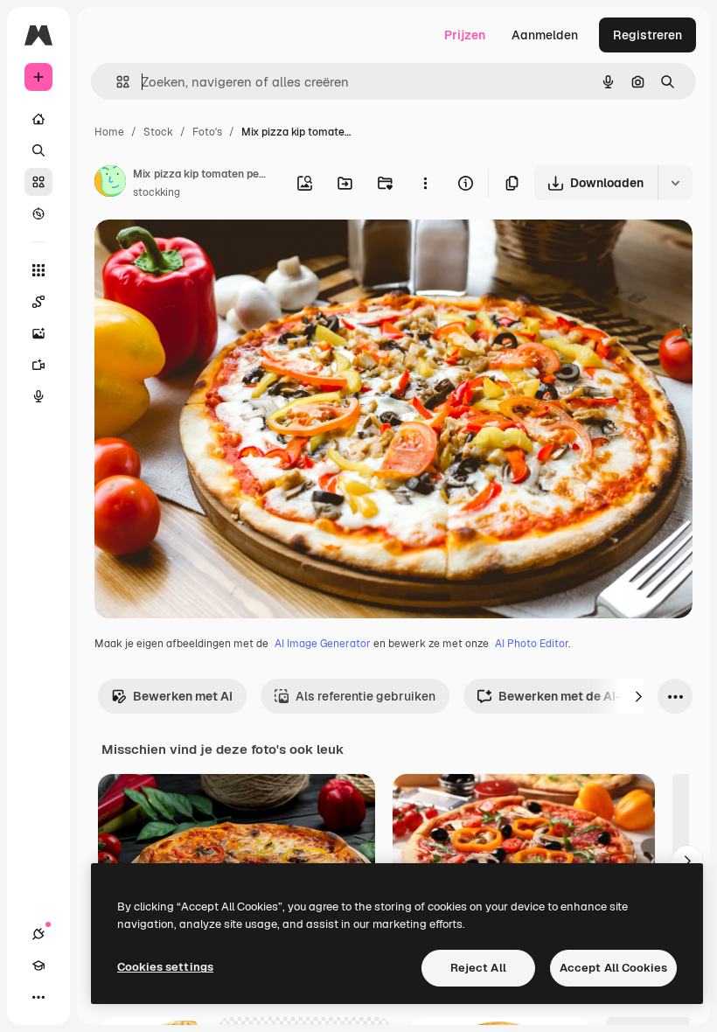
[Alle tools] (38, 270)
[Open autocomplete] (116, 81)
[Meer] (38, 997)
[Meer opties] (424, 182)
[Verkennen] (38, 213)
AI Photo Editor (531, 644)
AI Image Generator (323, 644)
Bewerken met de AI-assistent (587, 696)
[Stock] (38, 182)
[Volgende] (638, 696)
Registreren (647, 35)
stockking (156, 192)
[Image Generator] (38, 333)
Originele (209, 253)
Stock (158, 132)
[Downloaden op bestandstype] (675, 182)
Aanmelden (545, 35)
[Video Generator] (38, 365)
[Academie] (38, 966)
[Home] (38, 119)
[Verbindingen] (38, 934)
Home (109, 132)
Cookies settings (165, 966)
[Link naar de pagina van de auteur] (110, 183)
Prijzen (464, 35)
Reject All (478, 967)
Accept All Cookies (613, 967)
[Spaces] (38, 302)
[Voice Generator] (38, 396)
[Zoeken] (38, 150)
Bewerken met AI (183, 696)
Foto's (207, 132)
